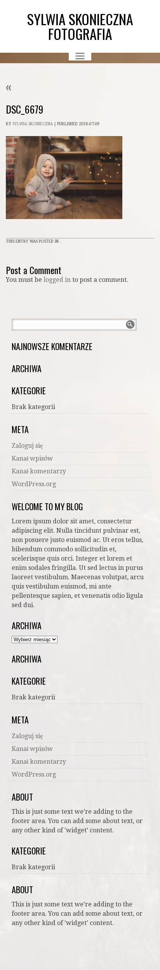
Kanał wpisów (32, 458)
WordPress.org (34, 484)
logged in (57, 279)
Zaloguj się (27, 445)
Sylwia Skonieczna (32, 124)
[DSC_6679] (64, 226)
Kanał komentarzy (39, 471)
